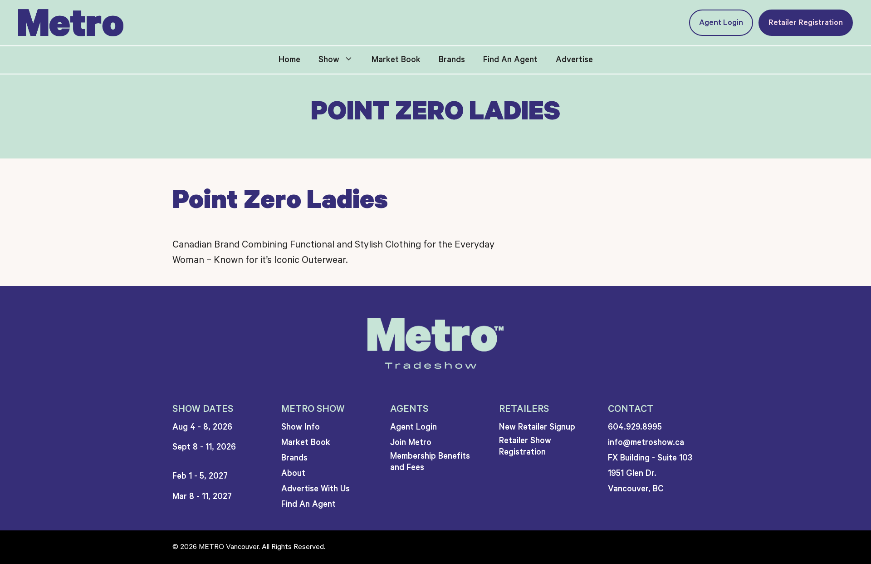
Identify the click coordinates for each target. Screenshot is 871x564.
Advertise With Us (315, 489)
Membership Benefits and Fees (430, 461)
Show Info (300, 427)
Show (328, 59)
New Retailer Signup (537, 427)
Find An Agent (510, 59)
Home (289, 59)
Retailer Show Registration (525, 446)
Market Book (396, 59)
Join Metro (410, 442)
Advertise (574, 59)
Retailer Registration (805, 22)
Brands (452, 59)
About (293, 473)
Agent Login (721, 22)
